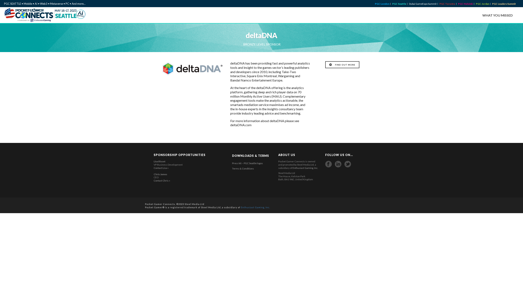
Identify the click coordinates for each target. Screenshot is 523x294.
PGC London (382, 4)
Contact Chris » (162, 180)
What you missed (497, 15)
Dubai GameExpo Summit (423, 4)
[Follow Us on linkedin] (338, 164)
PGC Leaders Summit (504, 4)
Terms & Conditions (243, 168)
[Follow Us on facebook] (328, 164)
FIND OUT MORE (345, 64)
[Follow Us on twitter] (347, 164)
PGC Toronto (447, 4)
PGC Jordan (482, 4)
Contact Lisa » (161, 167)
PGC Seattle (399, 4)
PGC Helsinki (465, 4)
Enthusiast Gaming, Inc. (305, 167)
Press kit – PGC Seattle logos (247, 163)
